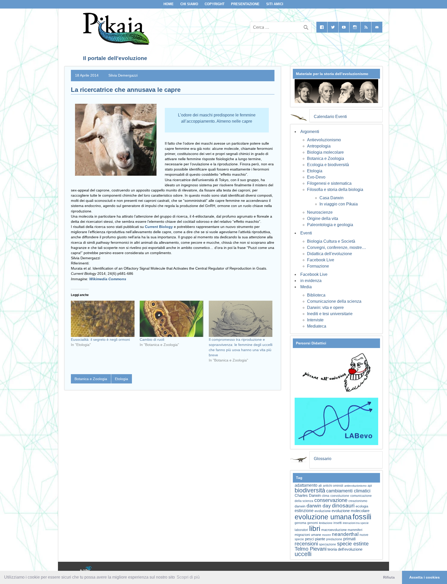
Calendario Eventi (330, 116)
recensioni (306, 543)
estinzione (304, 510)
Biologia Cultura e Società (331, 241)
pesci (309, 539)
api (370, 485)
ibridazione (325, 522)
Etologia (121, 379)
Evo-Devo (316, 177)
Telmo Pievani (310, 549)
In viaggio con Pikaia (338, 204)
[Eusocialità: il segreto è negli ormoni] (103, 319)
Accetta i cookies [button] (424, 577)
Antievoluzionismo (324, 140)
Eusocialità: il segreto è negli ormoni (100, 339)
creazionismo (357, 500)
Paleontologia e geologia (330, 225)
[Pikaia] (115, 43)
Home (168, 4)
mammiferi (355, 530)
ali (320, 485)
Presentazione (245, 4)
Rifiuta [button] (389, 577)
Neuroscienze (320, 212)
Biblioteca (316, 295)
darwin (300, 506)
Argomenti (309, 131)
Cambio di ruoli (152, 339)
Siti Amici (274, 4)
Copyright (215, 4)
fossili (362, 516)
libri (314, 528)
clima (325, 496)
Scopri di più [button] (188, 577)
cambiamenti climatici (348, 490)
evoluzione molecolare (350, 510)
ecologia (362, 506)
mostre (326, 534)
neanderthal (345, 534)
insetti (337, 523)
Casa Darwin (331, 198)
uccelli (303, 554)
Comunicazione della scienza (334, 301)
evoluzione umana (323, 517)
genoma (300, 522)
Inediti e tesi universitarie (330, 314)
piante (320, 539)
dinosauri (343, 505)
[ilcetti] (86, 570)
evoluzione (323, 511)
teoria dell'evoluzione (344, 549)
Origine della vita (322, 218)
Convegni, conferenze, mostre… (336, 247)
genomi (312, 523)
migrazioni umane (308, 535)
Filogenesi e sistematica (329, 183)
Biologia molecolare (325, 152)
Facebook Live (320, 260)
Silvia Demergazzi (123, 75)
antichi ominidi (333, 485)
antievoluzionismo (355, 485)
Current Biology (159, 227)
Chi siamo (189, 4)
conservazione (330, 500)
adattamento (306, 485)
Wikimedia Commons (107, 279)
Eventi (306, 233)
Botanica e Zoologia (90, 379)
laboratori (301, 529)
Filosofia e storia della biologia (335, 189)
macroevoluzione (334, 530)
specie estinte (353, 543)
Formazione (318, 266)
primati (349, 539)
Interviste (315, 320)
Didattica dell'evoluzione (329, 254)
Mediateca (316, 326)
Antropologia (319, 146)
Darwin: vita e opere (325, 307)
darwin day (319, 505)
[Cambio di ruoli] (171, 319)
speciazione (327, 544)
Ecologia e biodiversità (328, 164)
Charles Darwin (308, 495)
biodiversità (310, 490)
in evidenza (311, 280)
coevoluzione (339, 496)
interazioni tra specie (356, 522)
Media (306, 287)
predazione (334, 539)
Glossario (322, 458)
